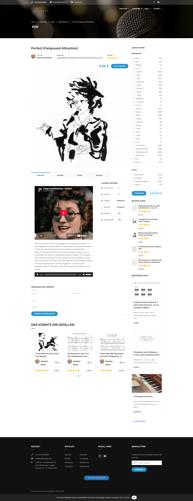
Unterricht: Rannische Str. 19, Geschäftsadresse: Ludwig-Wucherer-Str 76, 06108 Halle (46, 465)
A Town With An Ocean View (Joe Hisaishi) (47, 355)
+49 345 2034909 (40, 2)
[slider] (89, 274)
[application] (64, 274)
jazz (138, 78)
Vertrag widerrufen (96, 478)
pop (58, 58)
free (136, 62)
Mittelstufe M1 (63, 22)
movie (139, 92)
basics (137, 58)
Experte (138, 185)
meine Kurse (78, 2)
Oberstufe (89, 58)
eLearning (136, 8)
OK (134, 497)
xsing (138, 95)
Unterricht (123, 8)
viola (138, 139)
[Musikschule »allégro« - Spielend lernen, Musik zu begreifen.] (39, 9)
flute (138, 135)
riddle (138, 65)
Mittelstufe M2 (78, 58)
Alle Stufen (139, 175)
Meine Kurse (84, 462)
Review (110, 55)
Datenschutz (84, 466)
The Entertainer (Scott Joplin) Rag (149, 248)
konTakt (67, 458)
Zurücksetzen (156, 193)
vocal (100, 58)
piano (95, 58)
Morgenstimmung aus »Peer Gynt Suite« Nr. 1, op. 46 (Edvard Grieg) (149, 207)
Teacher (40, 55)
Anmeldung (84, 458)
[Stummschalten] (84, 274)
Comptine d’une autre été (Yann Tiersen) (147, 220)
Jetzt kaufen (120, 66)
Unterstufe (140, 145)
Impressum (69, 466)
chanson (140, 102)
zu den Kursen (139, 421)
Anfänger (138, 178)
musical (139, 88)
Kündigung (69, 462)
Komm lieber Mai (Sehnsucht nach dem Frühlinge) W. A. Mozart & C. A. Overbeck (112, 355)
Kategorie (60, 55)
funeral (138, 162)
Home (33, 22)
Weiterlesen (47, 342)
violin (138, 129)
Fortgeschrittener (142, 181)
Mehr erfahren (125, 497)
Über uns (68, 455)
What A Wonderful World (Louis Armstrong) (148, 234)
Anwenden (139, 193)
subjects (138, 105)
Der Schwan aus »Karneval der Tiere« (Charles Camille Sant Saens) (150, 261)
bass (138, 132)
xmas (138, 85)
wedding (139, 98)
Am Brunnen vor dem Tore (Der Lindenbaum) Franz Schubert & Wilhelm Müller (78, 355)
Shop (147, 8)
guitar (138, 125)
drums (139, 109)
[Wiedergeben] (37, 274)
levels (52, 22)
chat (136, 159)
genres (137, 68)
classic (139, 72)
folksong (140, 82)
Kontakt (157, 8)
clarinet (139, 122)
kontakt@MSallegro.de (60, 2)
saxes (138, 119)
